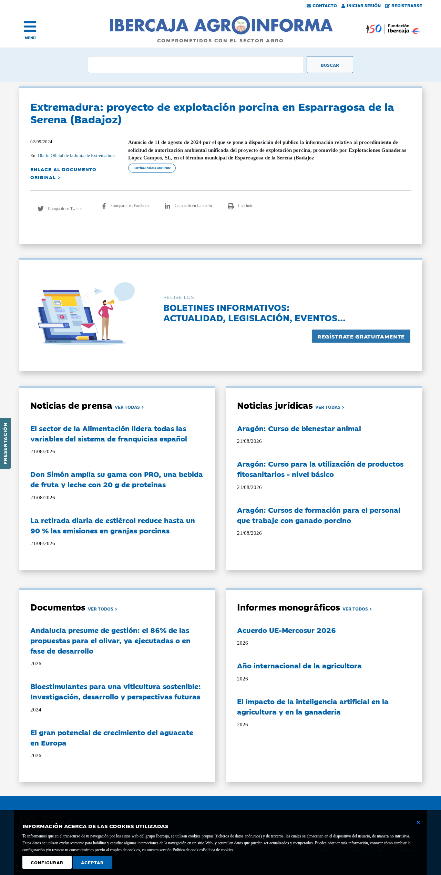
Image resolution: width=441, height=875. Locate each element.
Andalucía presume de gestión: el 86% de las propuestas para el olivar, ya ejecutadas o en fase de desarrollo (110, 640)
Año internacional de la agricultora (299, 665)
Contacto (324, 5)
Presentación (4, 444)
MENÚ (30, 37)
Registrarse (406, 5)
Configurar (47, 862)
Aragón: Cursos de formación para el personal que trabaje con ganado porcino (318, 514)
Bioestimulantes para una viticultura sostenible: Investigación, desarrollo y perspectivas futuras (115, 691)
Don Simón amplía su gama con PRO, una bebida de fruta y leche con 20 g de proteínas (116, 479)
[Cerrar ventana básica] (418, 822)
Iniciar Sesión (364, 5)
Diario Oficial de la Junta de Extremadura (76, 155)
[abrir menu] (30, 26)
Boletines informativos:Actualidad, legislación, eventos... (254, 312)
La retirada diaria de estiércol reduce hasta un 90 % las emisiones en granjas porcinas (112, 525)
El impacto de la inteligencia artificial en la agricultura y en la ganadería (313, 706)
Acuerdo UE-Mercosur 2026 (286, 630)
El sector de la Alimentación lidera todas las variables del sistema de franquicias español (108, 433)
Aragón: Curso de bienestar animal (299, 428)
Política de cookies (218, 849)
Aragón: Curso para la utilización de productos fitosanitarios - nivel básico (320, 468)
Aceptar (92, 862)
